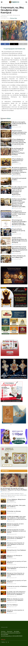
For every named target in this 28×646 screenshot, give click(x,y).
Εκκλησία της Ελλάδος (7, 15)
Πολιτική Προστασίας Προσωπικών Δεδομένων (10, 632)
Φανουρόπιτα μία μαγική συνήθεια (19, 178)
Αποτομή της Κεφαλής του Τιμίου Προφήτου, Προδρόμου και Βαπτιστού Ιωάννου (16, 531)
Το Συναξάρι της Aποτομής (14, 511)
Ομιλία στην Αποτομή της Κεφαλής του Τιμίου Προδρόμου (17, 568)
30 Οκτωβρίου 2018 (5, 18)
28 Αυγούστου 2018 (12, 558)
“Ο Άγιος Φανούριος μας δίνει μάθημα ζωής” (19, 256)
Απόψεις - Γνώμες (5, 178)
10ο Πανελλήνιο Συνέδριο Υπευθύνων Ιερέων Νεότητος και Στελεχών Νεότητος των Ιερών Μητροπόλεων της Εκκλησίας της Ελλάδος (19, 202)
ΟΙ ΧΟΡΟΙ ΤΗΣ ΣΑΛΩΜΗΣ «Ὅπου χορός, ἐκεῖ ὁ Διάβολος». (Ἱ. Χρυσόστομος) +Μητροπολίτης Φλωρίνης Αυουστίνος (17, 518)
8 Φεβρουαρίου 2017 (12, 527)
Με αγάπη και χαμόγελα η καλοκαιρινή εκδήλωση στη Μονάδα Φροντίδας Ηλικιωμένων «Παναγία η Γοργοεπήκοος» (19, 171)
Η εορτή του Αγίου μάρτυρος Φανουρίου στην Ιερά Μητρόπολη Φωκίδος (19, 132)
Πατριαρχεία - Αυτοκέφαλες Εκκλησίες (4, 168)
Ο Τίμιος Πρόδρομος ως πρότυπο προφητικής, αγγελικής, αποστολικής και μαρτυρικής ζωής (19, 142)
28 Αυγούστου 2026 (17, 156)
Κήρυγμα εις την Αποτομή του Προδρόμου (14, 556)
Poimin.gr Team (13, 18)
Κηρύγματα (4, 159)
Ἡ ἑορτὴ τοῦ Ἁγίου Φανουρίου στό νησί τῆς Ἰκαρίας (18, 230)
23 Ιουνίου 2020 (11, 521)
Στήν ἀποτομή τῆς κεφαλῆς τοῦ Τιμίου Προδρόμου (16, 562)
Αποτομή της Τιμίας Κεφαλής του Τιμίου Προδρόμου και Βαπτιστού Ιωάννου (15, 544)
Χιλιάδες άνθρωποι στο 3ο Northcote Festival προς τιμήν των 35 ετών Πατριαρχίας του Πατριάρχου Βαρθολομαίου (19, 190)
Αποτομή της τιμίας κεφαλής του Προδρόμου (15, 610)
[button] (13, 424)
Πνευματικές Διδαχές (5, 148)
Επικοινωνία (9, 631)
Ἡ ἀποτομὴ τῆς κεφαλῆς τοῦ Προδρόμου (17, 586)
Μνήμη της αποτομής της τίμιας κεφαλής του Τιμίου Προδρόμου (15, 599)
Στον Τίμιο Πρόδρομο (12, 604)
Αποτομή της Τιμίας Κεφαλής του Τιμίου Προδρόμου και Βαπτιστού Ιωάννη (15, 574)
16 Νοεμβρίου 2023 (12, 564)
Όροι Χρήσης (16, 631)
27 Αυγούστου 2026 (17, 259)
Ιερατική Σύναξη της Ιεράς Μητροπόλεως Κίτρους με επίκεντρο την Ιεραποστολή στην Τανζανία (19, 249)
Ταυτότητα (3, 631)
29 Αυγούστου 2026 (17, 127)
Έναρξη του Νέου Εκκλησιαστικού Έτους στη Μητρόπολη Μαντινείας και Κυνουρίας (19, 240)
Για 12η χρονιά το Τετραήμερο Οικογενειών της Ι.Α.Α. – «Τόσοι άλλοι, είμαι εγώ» (19, 213)
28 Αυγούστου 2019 (12, 508)
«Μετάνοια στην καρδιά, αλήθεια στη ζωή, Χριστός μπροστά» (19, 123)
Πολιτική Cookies (4, 634)
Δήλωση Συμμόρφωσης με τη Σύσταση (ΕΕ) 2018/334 (11, 636)
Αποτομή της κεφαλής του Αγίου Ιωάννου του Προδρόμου (15, 524)
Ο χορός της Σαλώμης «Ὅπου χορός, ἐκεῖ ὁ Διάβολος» (16, 506)
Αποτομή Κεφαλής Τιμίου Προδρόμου (16, 550)
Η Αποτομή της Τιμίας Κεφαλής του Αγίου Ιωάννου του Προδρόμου (16, 537)
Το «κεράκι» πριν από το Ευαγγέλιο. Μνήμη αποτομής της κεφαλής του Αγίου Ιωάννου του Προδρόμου (16, 593)
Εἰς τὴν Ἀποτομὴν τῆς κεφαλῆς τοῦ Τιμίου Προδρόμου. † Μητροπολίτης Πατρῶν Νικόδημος (18, 151)
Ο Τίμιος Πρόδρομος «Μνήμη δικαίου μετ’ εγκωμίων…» (17, 160)
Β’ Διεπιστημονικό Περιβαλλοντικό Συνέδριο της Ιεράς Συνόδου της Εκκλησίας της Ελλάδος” (19, 222)
